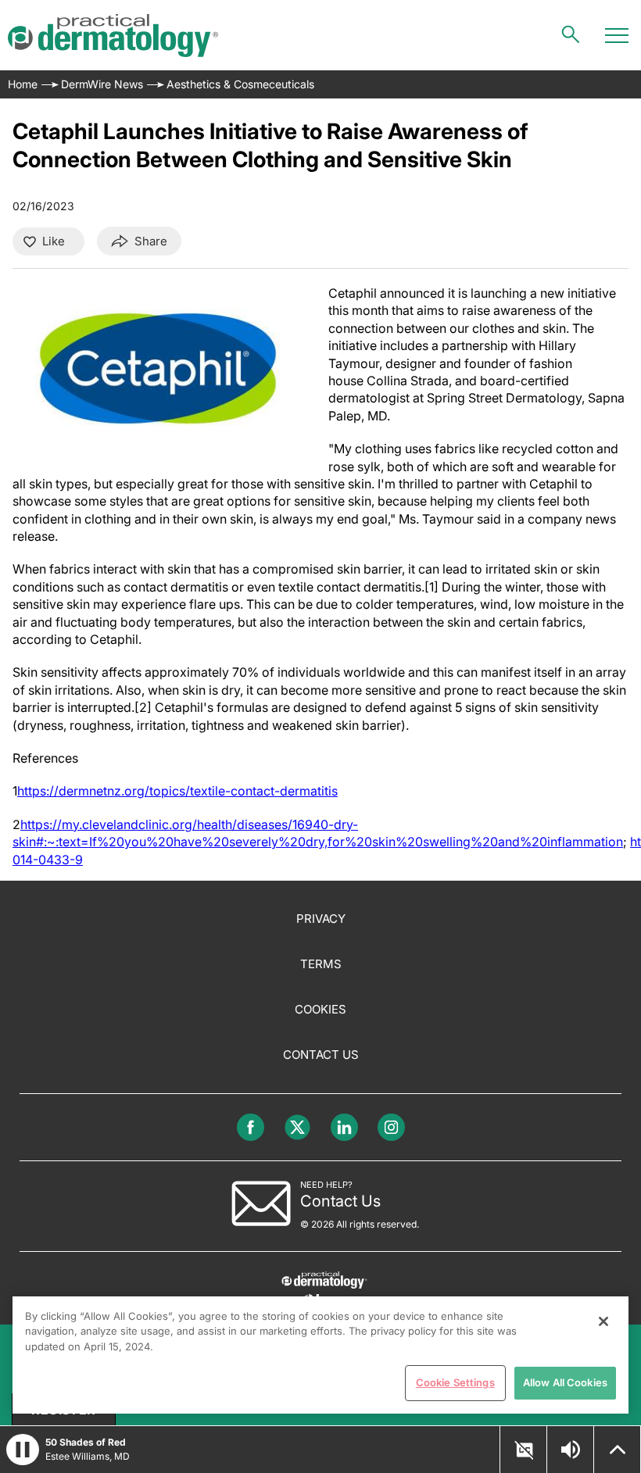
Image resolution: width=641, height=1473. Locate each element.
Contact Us (321, 1054)
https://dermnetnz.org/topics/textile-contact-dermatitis (177, 791)
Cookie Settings (455, 1382)
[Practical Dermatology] (113, 35)
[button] (23, 1449)
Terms (321, 963)
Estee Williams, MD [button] (87, 1456)
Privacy (321, 918)
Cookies (320, 1009)
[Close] (603, 1321)
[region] (320, 1355)
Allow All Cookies (565, 1382)
